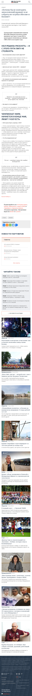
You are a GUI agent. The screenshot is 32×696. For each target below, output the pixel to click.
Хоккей (11, 217)
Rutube (12, 211)
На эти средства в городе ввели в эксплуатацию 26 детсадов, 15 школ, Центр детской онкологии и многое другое (16, 412)
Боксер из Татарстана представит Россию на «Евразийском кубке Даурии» (16, 291)
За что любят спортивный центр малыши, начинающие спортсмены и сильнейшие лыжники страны (16, 377)
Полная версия (6, 689)
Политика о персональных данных (8, 684)
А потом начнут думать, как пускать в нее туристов (15, 445)
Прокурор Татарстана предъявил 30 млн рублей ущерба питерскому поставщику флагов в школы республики (15, 478)
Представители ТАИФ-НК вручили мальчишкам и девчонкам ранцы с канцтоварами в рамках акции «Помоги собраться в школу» (15, 510)
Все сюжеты (16, 263)
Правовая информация (7, 681)
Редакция (4, 677)
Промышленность (6, 372)
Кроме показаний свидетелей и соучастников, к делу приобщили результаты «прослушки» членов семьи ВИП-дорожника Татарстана (16, 613)
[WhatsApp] (10, 225)
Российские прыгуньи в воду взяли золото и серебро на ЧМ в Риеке (16, 286)
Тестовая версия (6, 691)
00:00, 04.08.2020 (5, 20)
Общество (4, 338)
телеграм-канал (22, 204)
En (20, 677)
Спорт (4, 7)
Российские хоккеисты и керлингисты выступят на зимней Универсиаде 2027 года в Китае (15, 307)
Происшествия (6, 607)
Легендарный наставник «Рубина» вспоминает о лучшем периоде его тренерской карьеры (15, 648)
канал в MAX (21, 206)
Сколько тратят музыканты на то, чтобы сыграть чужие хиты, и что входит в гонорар (16, 344)
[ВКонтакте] (4, 225)
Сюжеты (7, 240)
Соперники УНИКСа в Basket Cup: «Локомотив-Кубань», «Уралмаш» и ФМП (14, 296)
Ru (17, 677)
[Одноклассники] (7, 225)
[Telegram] (13, 225)
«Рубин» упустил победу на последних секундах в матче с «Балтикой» (15, 276)
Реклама (4, 679)
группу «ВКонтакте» (10, 206)
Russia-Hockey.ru (6, 196)
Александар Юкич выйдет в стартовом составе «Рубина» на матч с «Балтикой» (15, 281)
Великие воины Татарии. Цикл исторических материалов (12, 251)
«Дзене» (18, 211)
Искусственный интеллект (11, 258)
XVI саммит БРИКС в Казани (11, 245)
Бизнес (3, 472)
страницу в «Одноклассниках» (13, 208)
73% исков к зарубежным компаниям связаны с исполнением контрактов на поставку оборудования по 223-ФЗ (16, 579)
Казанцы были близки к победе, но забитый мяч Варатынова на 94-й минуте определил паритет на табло (15, 544)
